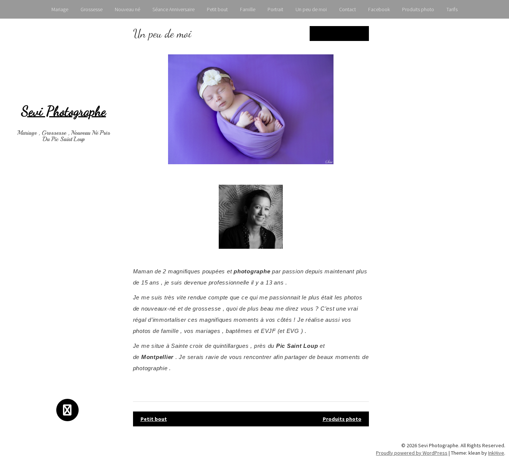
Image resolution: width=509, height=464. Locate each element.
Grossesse (91, 9)
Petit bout (217, 9)
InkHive (496, 452)
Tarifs (452, 9)
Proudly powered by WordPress (412, 452)
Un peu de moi (311, 9)
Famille (247, 9)
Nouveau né (127, 9)
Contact (347, 9)
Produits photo (418, 9)
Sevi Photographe (63, 111)
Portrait (275, 9)
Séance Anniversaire (173, 9)
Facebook (379, 9)
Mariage (59, 9)
